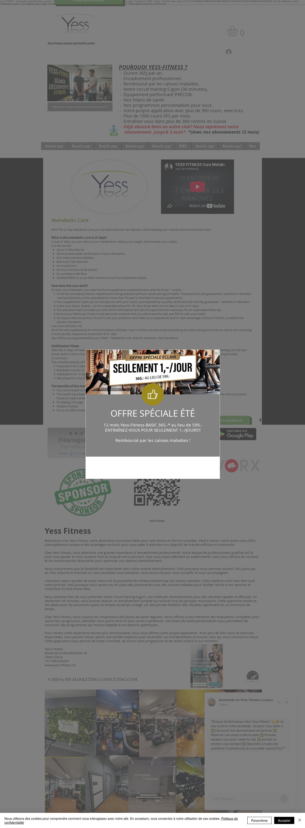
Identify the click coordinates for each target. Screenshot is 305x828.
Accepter (284, 820)
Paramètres (259, 820)
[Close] (299, 820)
